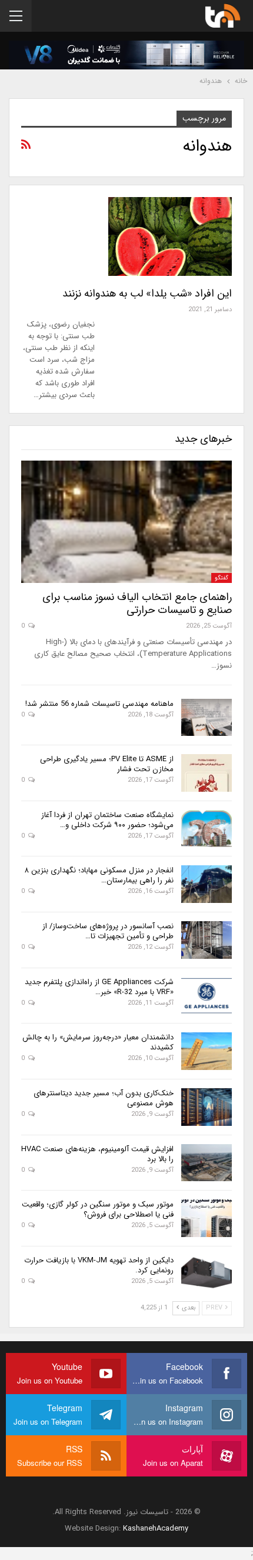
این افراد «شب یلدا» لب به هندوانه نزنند (147, 293)
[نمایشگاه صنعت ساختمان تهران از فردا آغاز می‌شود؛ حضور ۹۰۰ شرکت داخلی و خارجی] (206, 829)
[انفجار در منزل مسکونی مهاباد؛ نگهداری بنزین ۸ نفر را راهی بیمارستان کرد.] (206, 884)
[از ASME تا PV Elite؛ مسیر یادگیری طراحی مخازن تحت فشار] (206, 773)
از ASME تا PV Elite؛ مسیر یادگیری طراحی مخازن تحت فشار (107, 764)
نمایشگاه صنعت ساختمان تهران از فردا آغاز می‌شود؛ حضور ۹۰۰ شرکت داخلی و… (107, 820)
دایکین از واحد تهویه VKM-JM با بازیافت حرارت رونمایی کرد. (99, 1265)
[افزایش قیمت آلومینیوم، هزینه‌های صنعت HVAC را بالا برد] (206, 1163)
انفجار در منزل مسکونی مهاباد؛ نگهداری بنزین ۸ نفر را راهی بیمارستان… (99, 875)
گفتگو (221, 578)
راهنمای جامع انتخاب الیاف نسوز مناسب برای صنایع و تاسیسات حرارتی (137, 603)
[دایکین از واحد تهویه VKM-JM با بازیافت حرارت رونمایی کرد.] (206, 1274)
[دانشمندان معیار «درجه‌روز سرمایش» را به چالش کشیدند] (206, 1051)
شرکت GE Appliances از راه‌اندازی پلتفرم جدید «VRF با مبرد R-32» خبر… (99, 987)
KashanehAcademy (155, 1528)
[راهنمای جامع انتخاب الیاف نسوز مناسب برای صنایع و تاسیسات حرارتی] (126, 522)
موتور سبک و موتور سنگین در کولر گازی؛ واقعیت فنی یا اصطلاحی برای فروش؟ (98, 1209)
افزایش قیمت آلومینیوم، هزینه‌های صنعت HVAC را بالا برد (97, 1154)
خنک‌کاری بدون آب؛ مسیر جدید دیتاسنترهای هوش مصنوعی (104, 1098)
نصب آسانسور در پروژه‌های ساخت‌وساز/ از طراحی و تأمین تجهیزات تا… (108, 931)
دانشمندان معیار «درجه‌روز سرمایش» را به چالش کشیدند (98, 1042)
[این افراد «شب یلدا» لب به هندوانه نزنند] (170, 236)
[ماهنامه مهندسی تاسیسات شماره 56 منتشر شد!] (206, 717)
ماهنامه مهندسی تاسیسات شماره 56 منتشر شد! (99, 704)
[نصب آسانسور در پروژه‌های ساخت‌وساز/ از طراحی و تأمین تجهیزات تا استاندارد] (206, 940)
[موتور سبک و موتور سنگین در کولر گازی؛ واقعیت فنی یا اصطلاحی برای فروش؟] (206, 1218)
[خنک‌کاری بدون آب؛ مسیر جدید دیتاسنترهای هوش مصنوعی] (206, 1107)
